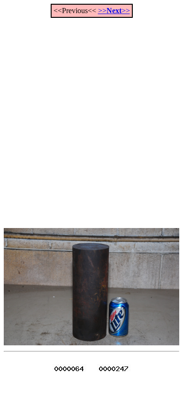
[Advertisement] (91, 117)
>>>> (114, 11)
